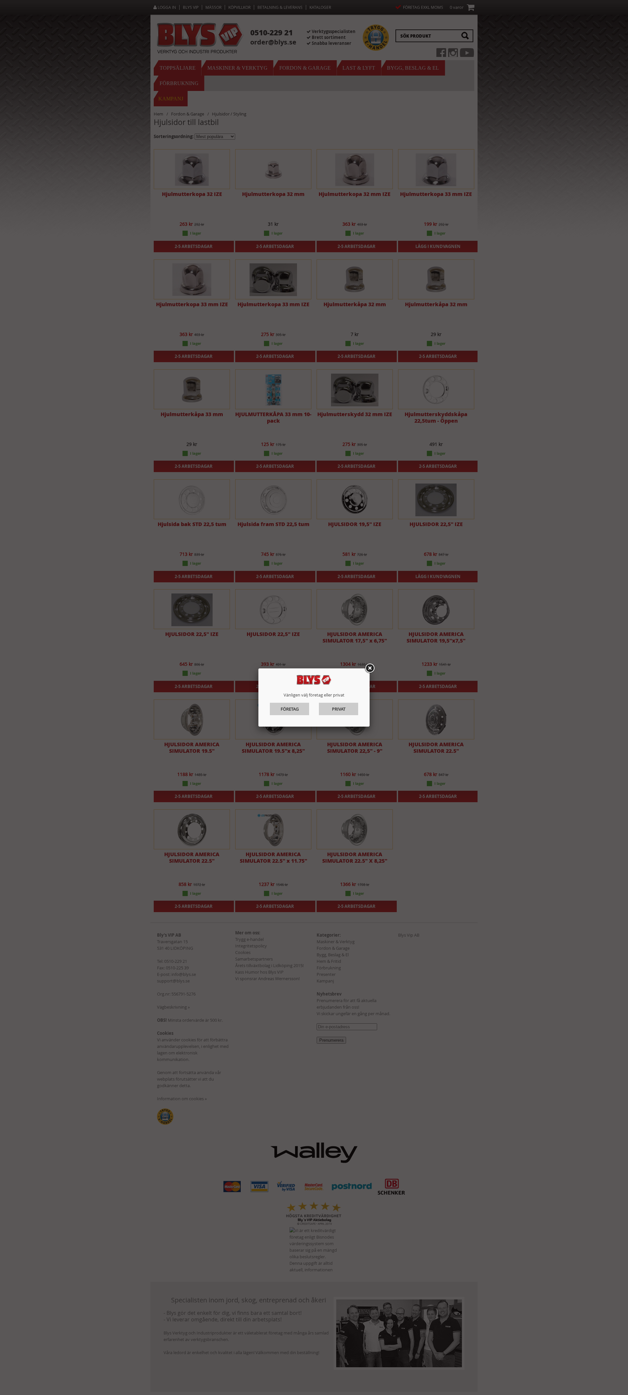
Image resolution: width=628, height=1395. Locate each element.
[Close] (369, 668)
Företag (290, 709)
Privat (338, 709)
